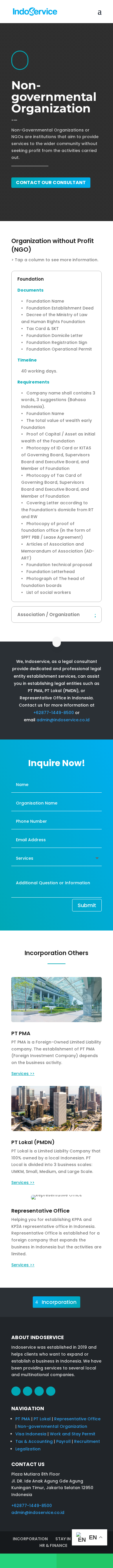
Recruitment (87, 1441)
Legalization (28, 1449)
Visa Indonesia (30, 1434)
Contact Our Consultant (51, 182)
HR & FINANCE (53, 1545)
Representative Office (77, 1419)
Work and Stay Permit (72, 1434)
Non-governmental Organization (52, 1426)
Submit (87, 905)
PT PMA (22, 1419)
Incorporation (59, 1302)
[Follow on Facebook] (16, 1391)
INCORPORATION (30, 1539)
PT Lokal (42, 1419)
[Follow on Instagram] (27, 1391)
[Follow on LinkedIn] (39, 1391)
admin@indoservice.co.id (63, 720)
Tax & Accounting (34, 1441)
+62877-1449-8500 (53, 713)
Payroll (63, 1441)
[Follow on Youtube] (50, 1391)
